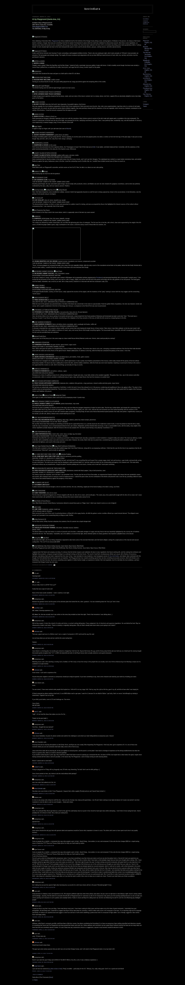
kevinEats (92, 8)
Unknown (36, 631)
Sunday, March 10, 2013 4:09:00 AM (42, 627)
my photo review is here (55, 968)
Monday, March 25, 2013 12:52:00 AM (43, 845)
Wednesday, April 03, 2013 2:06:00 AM (43, 878)
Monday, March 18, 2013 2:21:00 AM (42, 815)
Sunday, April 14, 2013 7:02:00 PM (42, 953)
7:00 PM (50, 564)
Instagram (146, 104)
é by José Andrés (114, 556)
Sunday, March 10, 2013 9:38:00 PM (42, 707)
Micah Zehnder (38, 788)
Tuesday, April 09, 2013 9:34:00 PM (42, 917)
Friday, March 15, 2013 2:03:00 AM (42, 804)
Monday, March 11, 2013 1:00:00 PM (42, 729)
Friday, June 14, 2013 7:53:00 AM (42, 971)
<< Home (34, 980)
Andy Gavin (37, 966)
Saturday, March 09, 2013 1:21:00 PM (43, 595)
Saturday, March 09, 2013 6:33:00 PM (43, 616)
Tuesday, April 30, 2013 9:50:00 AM (42, 962)
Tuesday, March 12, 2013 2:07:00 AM (43, 763)
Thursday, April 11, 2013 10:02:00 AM (43, 938)
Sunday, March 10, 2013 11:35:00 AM (43, 666)
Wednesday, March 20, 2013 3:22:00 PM (44, 834)
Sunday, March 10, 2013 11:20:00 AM (43, 655)
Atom (51, 977)
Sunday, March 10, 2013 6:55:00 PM (42, 679)
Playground (55, 41)
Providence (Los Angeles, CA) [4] (147, 90)
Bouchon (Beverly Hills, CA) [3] (147, 48)
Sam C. (36, 711)
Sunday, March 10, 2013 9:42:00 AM (42, 644)
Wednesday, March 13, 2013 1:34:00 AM (44, 784)
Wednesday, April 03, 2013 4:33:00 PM (43, 887)
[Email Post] (54, 565)
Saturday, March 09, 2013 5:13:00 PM (43, 604)
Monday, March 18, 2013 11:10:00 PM (43, 824)
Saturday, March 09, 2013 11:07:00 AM (43, 578)
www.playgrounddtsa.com (40, 26)
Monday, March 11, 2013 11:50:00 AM (43, 720)
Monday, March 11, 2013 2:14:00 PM (42, 738)
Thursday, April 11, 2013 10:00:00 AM (43, 929)
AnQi (94, 147)
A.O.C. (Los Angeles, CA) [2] (147, 70)
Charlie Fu (37, 767)
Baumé (69, 128)
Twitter (145, 106)
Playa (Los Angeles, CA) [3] (147, 42)
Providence (99, 277)
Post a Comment (38, 974)
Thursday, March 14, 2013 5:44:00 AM (43, 793)
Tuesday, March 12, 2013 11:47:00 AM (43, 775)
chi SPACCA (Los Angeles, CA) (147, 80)
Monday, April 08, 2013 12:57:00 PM (42, 902)
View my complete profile (146, 22)
